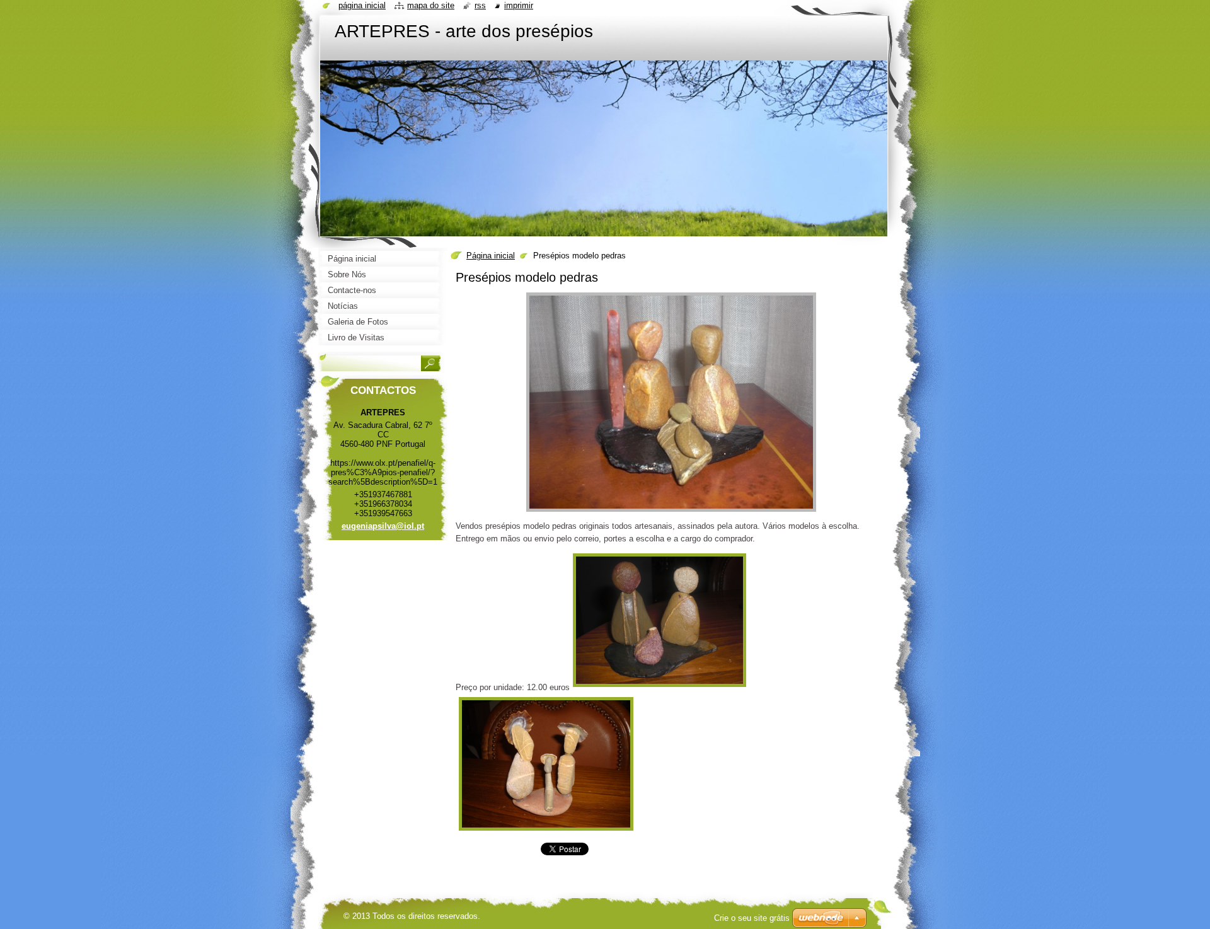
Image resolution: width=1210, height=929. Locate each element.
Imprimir (518, 5)
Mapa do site (430, 5)
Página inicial (490, 255)
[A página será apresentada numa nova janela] (671, 512)
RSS (480, 5)
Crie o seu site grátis (752, 918)
